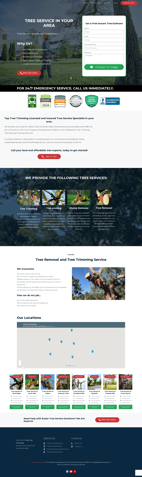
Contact (107, 3)
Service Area (95, 3)
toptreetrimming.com (38, 462)
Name (86, 28)
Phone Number (90, 44)
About (115, 3)
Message (87, 52)
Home (85, 3)
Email (86, 36)
